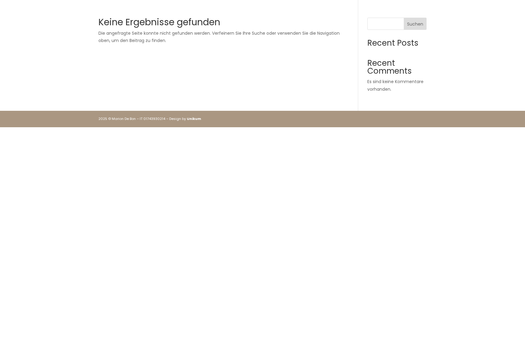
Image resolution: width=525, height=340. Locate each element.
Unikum (194, 118)
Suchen (415, 24)
